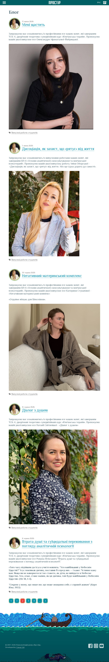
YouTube (101, 646)
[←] (11, 600)
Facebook (90, 646)
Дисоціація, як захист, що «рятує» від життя (58, 149)
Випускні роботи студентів (24, 132)
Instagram (96, 646)
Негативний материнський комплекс (52, 276)
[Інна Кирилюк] (14, 24)
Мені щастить (33, 25)
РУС (99, 2)
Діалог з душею (35, 410)
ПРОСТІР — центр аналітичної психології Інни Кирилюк (54, 2)
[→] (45, 600)
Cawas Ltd (20, 647)
